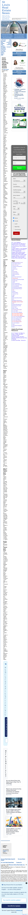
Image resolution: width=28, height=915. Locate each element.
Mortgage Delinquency (17, 300)
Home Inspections (16, 283)
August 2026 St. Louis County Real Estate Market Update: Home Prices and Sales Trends (19, 257)
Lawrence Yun (15, 293)
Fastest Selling (15, 272)
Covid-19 (14, 267)
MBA (13, 296)
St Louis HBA (15, 310)
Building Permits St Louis (17, 262)
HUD (13, 290)
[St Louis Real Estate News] (14, 27)
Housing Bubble (15, 286)
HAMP (13, 282)
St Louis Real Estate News (6, 8)
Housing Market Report (17, 288)
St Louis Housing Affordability (18, 316)
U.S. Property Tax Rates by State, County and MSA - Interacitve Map (18, 334)
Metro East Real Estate (17, 297)
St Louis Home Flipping (17, 312)
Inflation (13, 291)
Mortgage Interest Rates (17, 301)
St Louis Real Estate (16, 321)
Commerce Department (17, 266)
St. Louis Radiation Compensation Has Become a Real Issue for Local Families (19, 243)
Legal (13, 295)
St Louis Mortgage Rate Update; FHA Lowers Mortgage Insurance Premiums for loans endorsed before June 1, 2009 (3, 47)
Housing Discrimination (17, 287)
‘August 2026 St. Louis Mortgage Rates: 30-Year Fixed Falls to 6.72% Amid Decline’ (19, 249)
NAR (13, 303)
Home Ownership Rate (17, 284)
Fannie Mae (14, 271)
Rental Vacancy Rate (16, 305)
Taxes (13, 324)
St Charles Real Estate (17, 309)
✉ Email (19, 55)
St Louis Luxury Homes (17, 317)
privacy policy (20, 910)
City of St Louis (15, 265)
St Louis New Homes (16, 320)
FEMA (13, 275)
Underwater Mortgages (17, 325)
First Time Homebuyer (16, 276)
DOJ (13, 270)
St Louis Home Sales (17, 315)
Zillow (13, 326)
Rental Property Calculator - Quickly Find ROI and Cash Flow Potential (19, 338)
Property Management (17, 304)
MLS (13, 299)
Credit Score (14, 269)
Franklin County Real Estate (18, 279)
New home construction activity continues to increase (9, 43)
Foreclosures (15, 278)
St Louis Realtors (15, 322)
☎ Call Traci (19, 71)
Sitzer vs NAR (15, 308)
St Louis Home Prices (17, 313)
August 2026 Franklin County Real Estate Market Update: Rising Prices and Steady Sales (19, 253)
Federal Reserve (15, 274)
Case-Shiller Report (16, 263)
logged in (5, 850)
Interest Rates (15, 292)
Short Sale (14, 307)
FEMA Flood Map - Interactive (19, 340)
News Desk (6, 69)
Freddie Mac (14, 280)
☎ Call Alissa (19, 52)
